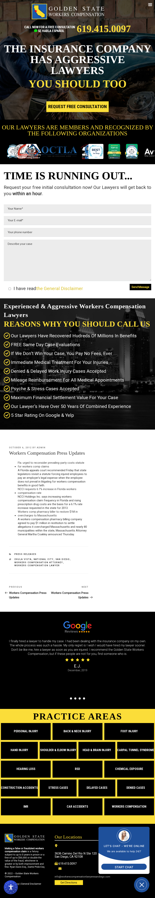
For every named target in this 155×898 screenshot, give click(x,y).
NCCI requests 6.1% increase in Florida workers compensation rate (47, 491)
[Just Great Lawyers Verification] (127, 152)
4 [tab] (84, 698)
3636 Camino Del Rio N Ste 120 (76, 853)
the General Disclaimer (59, 288)
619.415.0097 (104, 29)
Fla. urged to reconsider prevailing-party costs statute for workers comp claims (51, 464)
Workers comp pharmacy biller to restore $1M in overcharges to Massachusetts (48, 513)
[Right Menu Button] (150, 5)
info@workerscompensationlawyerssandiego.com (82, 876)
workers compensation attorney (38, 562)
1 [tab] (71, 698)
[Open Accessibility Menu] (11, 887)
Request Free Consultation (77, 106)
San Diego (63, 559)
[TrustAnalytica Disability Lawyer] (110, 152)
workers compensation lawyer (37, 565)
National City (44, 559)
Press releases (25, 554)
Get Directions (68, 882)
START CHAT (124, 867)
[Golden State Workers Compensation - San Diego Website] (68, 13)
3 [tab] (80, 698)
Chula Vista (23, 559)
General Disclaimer (31, 884)
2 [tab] (75, 698)
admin (41, 447)
